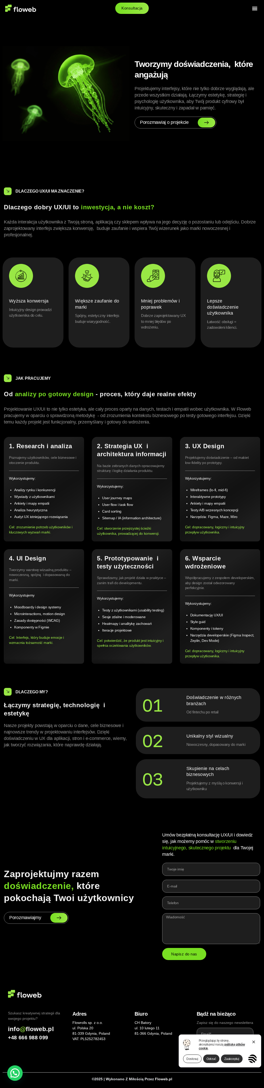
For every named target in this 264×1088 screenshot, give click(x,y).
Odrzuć (211, 1059)
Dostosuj (192, 1059)
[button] (254, 8)
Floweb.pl (163, 1079)
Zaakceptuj (231, 1059)
